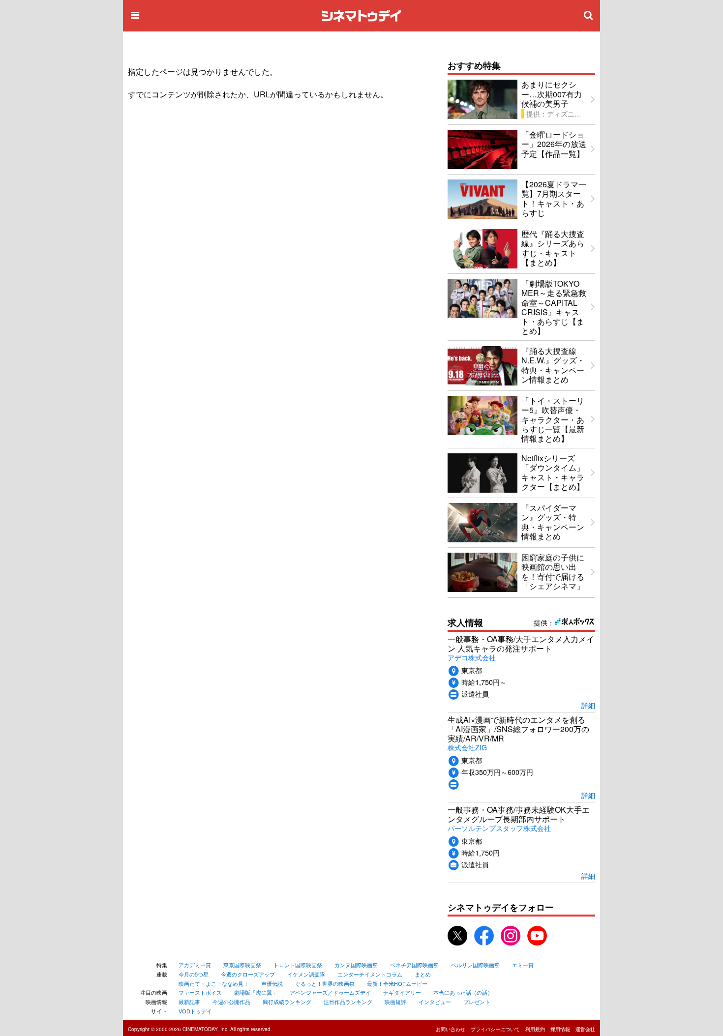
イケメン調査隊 (306, 974)
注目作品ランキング (348, 1002)
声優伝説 (272, 983)
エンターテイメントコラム (369, 974)
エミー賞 (523, 965)
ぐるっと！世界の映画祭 (325, 983)
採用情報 (560, 1029)
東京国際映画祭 (242, 965)
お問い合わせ (450, 1029)
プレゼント (476, 1002)
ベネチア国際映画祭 (414, 965)
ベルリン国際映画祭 (475, 965)
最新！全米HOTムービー (397, 983)
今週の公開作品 (231, 1002)
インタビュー (435, 1002)
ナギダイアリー (402, 992)
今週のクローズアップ (248, 974)
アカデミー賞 (195, 965)
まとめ (423, 974)
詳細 (588, 705)
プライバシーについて (495, 1029)
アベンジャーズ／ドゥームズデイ (330, 992)
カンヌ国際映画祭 (356, 965)
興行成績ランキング (287, 1002)
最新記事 (189, 1002)
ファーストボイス (200, 992)
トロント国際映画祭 (297, 965)
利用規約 (535, 1029)
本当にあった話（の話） (463, 992)
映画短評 (395, 1002)
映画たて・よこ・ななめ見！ (214, 983)
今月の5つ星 (194, 974)
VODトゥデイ (195, 1011)
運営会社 (585, 1029)
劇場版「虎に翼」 (255, 992)
